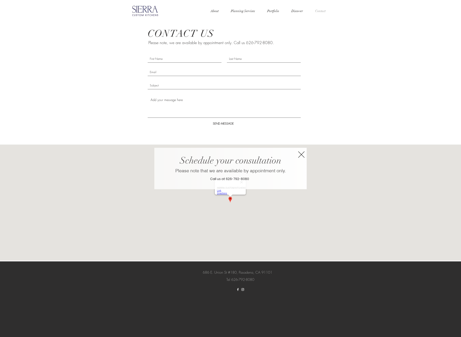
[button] (301, 154)
